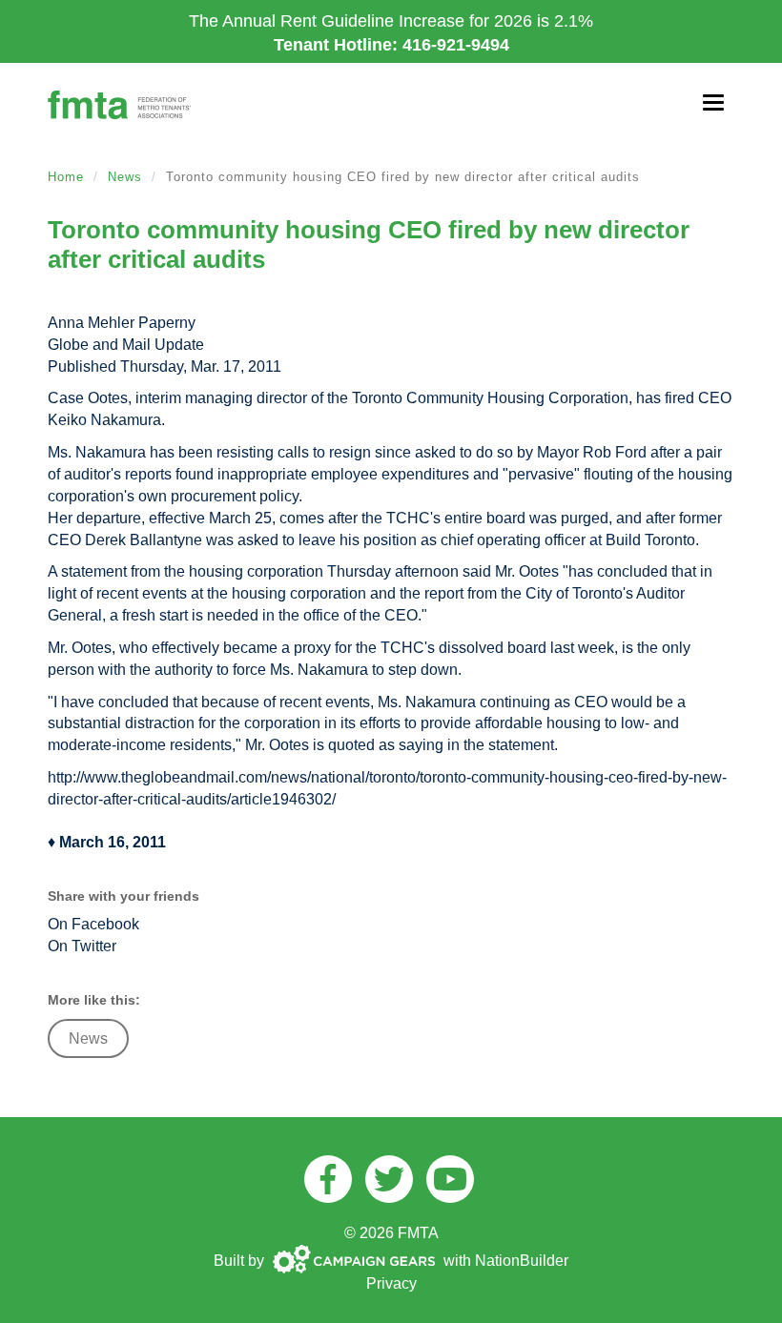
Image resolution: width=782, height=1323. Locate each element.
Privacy (391, 1283)
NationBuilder (521, 1260)
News (125, 177)
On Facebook (93, 924)
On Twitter (82, 946)
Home (66, 177)
